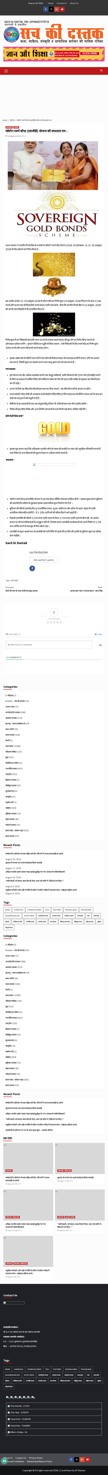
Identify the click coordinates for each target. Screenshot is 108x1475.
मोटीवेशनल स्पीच (11, 763)
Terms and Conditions (13, 1461)
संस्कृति (8, 796)
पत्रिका (7, 921)
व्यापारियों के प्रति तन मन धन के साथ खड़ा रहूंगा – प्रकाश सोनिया (29, 1130)
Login (99, 634)
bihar (7, 910)
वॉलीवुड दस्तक (10, 785)
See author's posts (44, 559)
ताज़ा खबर (9, 127)
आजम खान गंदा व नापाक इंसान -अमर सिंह (86, 589)
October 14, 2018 (14, 136)
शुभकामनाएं (9, 791)
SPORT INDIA (29, 916)
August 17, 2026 (64, 1181)
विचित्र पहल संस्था (65, 921)
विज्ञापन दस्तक (10, 779)
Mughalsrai (86, 910)
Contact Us (62, 3)
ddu (47, 910)
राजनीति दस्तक (11, 768)
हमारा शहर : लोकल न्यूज (14, 830)
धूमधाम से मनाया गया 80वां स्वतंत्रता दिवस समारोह (23, 862)
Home (50, 3)
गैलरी (7, 740)
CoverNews (66, 1470)
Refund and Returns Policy (39, 1461)
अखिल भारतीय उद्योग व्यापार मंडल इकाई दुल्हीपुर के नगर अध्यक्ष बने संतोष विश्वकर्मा (35, 871)
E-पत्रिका (9, 695)
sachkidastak (38, 552)
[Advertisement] (54, 96)
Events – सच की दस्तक (15, 701)
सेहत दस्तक (9, 819)
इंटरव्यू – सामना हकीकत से (15, 723)
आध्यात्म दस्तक (11, 718)
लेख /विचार (53, 921)
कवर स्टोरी (9, 729)
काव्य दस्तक (9, 734)
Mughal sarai (71, 910)
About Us (74, 3)
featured (57, 910)
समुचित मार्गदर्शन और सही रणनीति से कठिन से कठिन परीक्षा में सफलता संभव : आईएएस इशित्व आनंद (41, 890)
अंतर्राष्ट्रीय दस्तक (43, 916)
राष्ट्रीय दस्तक (42, 921)
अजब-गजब (9, 706)
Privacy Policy (36, 1457)
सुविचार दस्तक (10, 813)
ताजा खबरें (14, 580)
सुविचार (99, 921)
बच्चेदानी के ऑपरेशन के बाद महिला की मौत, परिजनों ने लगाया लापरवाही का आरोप (34, 853)
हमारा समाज (9, 836)
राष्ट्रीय (16, 127)
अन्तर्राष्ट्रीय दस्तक (12, 712)
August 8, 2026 (63, 1230)
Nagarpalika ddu (12, 916)
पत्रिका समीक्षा (10, 751)
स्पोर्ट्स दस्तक (10, 824)
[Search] (101, 70)
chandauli (18, 910)
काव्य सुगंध (80, 916)
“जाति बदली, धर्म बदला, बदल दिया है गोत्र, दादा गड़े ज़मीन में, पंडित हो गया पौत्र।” (34, 880)
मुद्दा (6, 757)
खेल (88, 916)
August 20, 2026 (12, 1184)
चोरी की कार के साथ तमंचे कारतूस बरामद (21, 589)
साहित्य (8, 808)
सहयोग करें (9, 802)
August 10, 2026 (12, 1230)
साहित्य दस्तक (89, 921)
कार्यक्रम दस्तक (69, 916)
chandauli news (34, 910)
